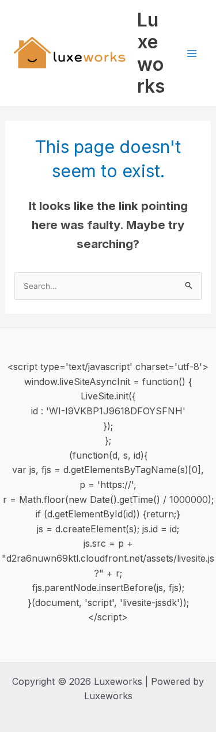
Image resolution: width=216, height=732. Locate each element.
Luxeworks (151, 53)
